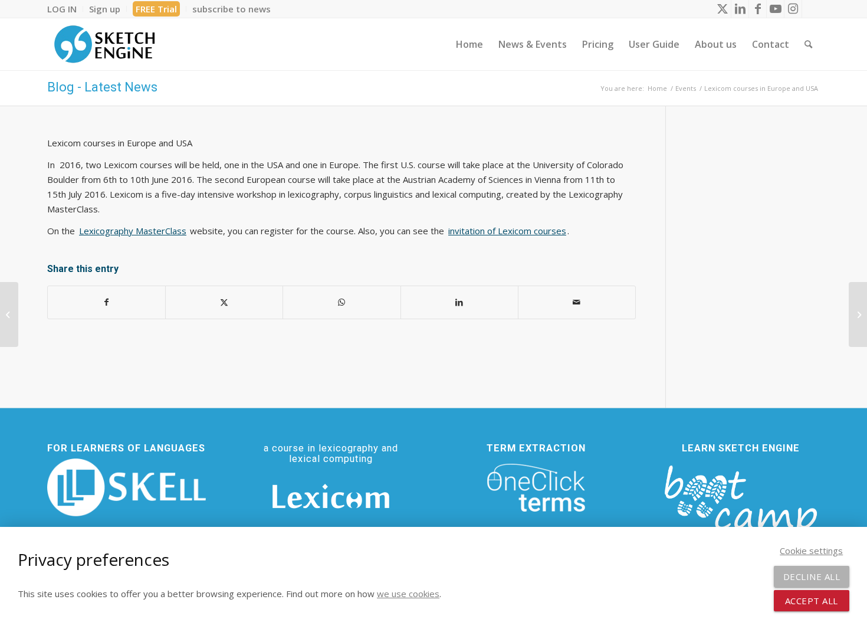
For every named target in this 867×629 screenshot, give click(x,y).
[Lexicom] (331, 496)
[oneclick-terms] (536, 487)
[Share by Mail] (576, 302)
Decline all (811, 576)
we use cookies (408, 593)
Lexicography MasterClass (132, 231)
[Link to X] (722, 9)
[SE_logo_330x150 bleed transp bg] (104, 44)
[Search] (808, 44)
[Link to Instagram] (793, 9)
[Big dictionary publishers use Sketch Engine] (9, 314)
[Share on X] (224, 302)
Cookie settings (811, 550)
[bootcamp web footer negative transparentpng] (740, 506)
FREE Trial (156, 9)
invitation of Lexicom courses (507, 231)
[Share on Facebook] (106, 302)
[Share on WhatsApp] (341, 302)
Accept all (811, 601)
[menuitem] (65, 9)
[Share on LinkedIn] (459, 302)
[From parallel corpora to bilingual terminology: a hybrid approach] (858, 314)
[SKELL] (126, 487)
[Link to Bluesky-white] (811, 9)
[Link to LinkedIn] (739, 9)
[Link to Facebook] (757, 9)
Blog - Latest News (102, 87)
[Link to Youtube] (775, 9)
